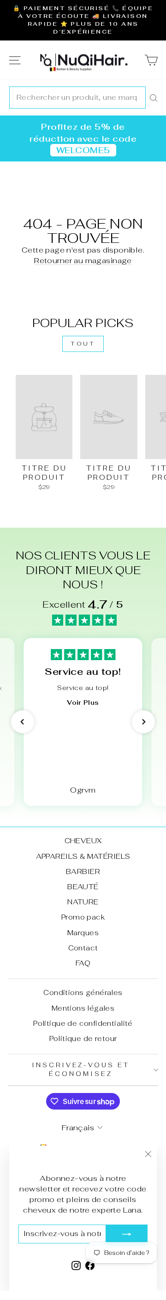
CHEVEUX (83, 840)
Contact (83, 947)
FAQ (83, 963)
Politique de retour (83, 1038)
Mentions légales (83, 1008)
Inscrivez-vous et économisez (81, 1069)
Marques (83, 932)
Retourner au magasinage (83, 260)
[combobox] (77, 97)
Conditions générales (82, 992)
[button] (22, 721)
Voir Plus (83, 702)
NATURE (82, 901)
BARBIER (83, 871)
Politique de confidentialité (83, 1023)
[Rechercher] (153, 97)
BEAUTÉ (82, 886)
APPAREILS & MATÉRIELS (83, 856)
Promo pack (83, 917)
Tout (83, 343)
